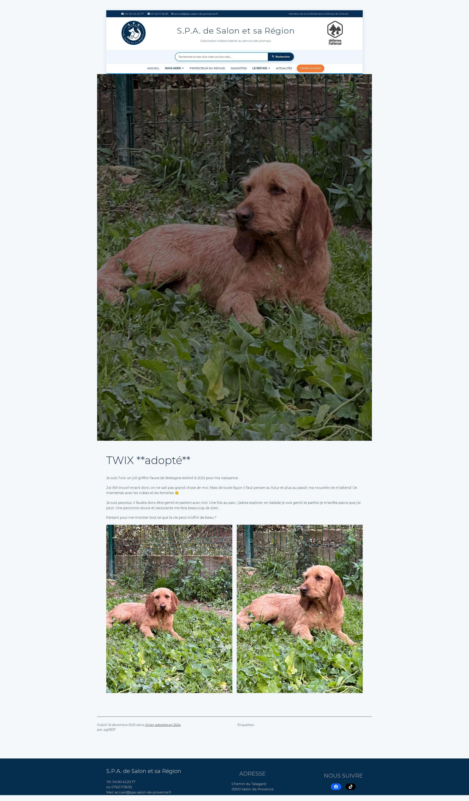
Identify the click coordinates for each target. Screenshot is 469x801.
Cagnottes (239, 68)
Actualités (284, 68)
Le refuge (261, 68)
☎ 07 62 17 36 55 (157, 13)
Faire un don (310, 68)
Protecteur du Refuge (207, 68)
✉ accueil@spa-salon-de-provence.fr (194, 13)
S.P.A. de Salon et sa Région (143, 771)
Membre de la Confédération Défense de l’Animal (318, 13)
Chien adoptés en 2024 (163, 725)
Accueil (153, 68)
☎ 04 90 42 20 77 (132, 13)
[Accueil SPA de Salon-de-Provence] (134, 33)
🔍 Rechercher (281, 56)
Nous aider (174, 68)
